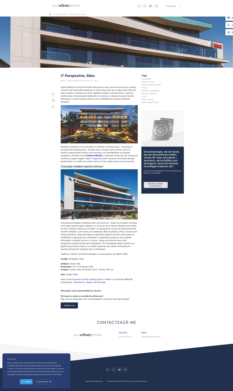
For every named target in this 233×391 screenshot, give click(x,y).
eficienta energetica (150, 90)
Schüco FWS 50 (94, 155)
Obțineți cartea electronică (155, 185)
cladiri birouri (147, 99)
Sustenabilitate (60, 14)
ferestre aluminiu (149, 93)
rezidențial (146, 79)
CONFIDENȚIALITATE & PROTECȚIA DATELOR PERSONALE (127, 381)
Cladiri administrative (151, 84)
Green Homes (147, 82)
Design (144, 87)
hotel (143, 96)
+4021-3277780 (124, 337)
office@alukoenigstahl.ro (151, 337)
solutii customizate (150, 102)
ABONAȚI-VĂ (69, 305)
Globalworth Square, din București (90, 282)
